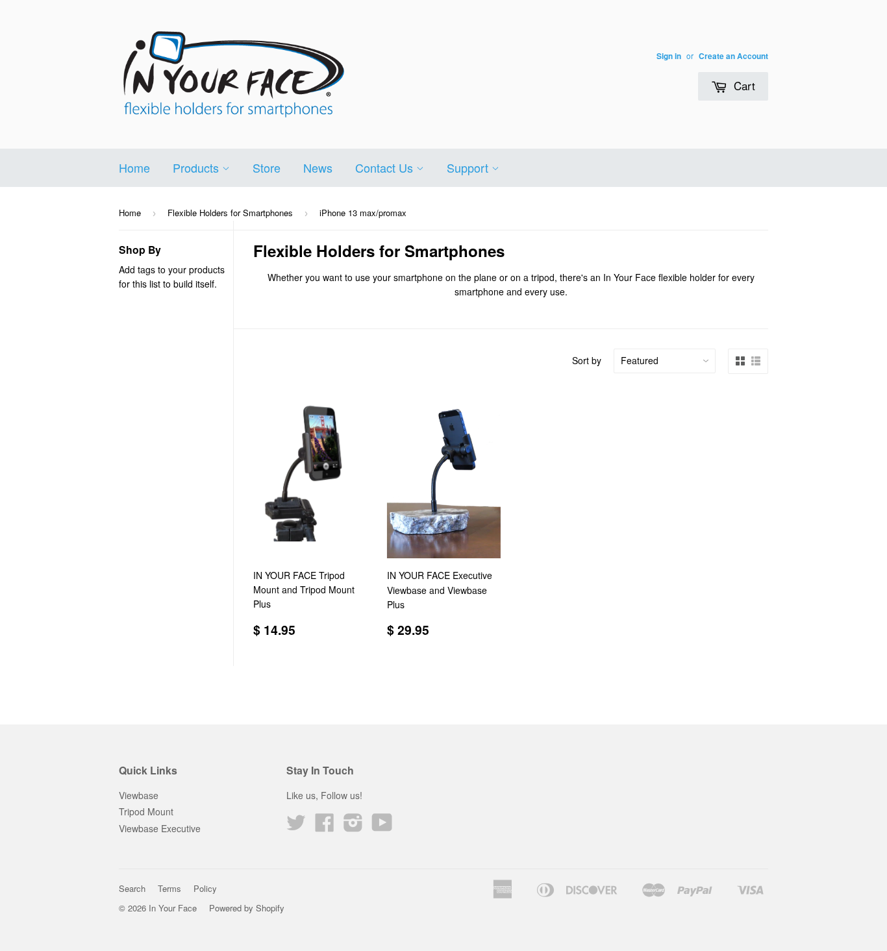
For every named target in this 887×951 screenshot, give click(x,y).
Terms (169, 888)
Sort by (586, 360)
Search (132, 888)
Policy (205, 888)
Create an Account (733, 56)
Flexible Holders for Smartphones (230, 212)
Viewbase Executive (160, 828)
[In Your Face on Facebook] (324, 826)
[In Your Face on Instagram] (353, 826)
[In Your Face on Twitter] (296, 826)
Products (197, 167)
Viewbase (138, 795)
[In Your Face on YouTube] (382, 826)
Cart (743, 85)
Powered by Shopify (246, 908)
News (317, 167)
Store (267, 167)
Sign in (668, 56)
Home (134, 167)
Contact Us (385, 167)
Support (469, 167)
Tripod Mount (146, 811)
